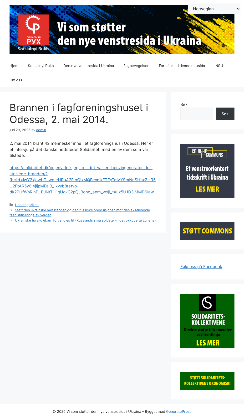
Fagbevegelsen (136, 65)
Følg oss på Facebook (201, 266)
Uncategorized (27, 205)
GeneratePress (179, 411)
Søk (184, 104)
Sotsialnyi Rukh (41, 65)
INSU (218, 65)
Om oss (16, 80)
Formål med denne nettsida (182, 65)
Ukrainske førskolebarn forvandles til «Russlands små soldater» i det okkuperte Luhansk (85, 220)
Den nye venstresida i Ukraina (88, 65)
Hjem (14, 65)
